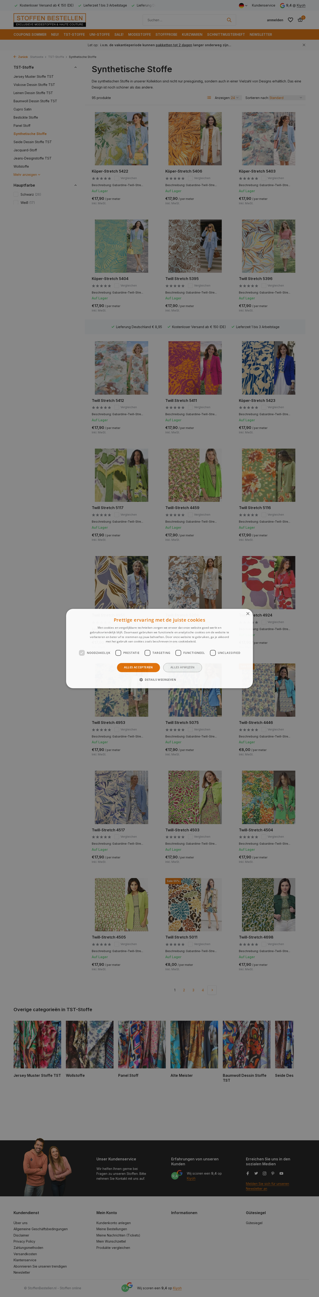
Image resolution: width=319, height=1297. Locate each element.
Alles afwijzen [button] (182, 667)
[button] (159, 679)
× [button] (247, 614)
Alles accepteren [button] (138, 667)
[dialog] (159, 648)
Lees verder (205, 642)
